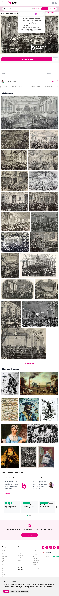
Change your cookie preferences (36, 568)
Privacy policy (35, 555)
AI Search (36, 8)
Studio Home (4, 571)
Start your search (29, 535)
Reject (12, 591)
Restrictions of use (36, 563)
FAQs (3, 574)
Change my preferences (22, 591)
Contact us (54, 81)
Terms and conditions (36, 551)
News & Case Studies (4, 560)
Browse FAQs (17, 492)
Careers (4, 568)
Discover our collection (8, 492)
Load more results (29, 363)
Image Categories (5, 565)
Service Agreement (36, 559)
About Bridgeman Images (5, 552)
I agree (6, 591)
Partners (4, 556)
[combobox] (29, 9)
